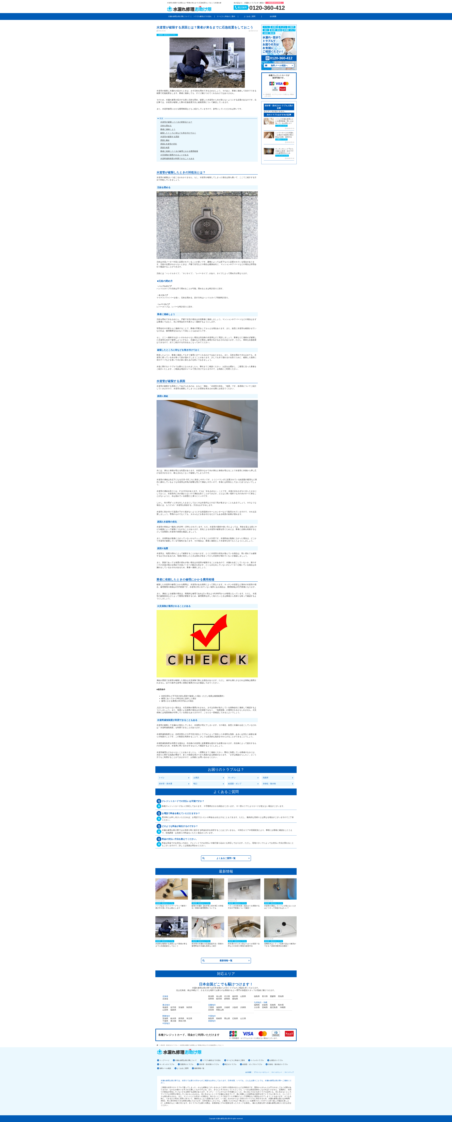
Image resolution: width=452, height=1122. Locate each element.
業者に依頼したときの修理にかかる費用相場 (179, 151)
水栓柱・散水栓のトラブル (278, 1064)
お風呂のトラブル (276, 1060)
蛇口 (195, 784)
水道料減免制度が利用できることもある (177, 159)
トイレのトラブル (257, 1060)
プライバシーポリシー (261, 1072)
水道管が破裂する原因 (169, 137)
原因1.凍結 (164, 140)
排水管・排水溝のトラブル (209, 1064)
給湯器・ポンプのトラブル (252, 1064)
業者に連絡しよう (167, 129)
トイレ (162, 778)
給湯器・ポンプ (234, 784)
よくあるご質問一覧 (226, 858)
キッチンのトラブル (166, 1064)
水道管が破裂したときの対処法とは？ (176, 122)
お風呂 (196, 778)
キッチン (232, 778)
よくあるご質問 (249, 16)
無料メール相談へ (279, 65)
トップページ (164, 1060)
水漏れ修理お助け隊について (179, 16)
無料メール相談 (165, 1068)
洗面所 (265, 778)
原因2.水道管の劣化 (168, 144)
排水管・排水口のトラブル (169, 1045)
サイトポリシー (276, 1072)
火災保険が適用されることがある (174, 155)
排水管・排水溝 (165, 784)
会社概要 (273, 16)
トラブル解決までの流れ (202, 16)
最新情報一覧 (226, 960)
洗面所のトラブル (186, 1064)
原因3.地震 (164, 148)
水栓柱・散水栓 (269, 784)
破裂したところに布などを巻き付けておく (178, 133)
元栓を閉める (166, 126)
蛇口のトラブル (230, 1064)
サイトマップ (289, 1072)
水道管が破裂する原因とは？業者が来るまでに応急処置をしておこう (202, 1045)
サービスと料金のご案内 (226, 16)
